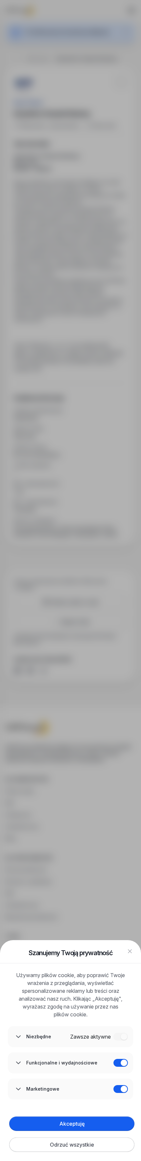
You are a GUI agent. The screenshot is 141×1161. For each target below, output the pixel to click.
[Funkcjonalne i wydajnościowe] (120, 1063)
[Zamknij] (130, 951)
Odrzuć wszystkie (72, 1144)
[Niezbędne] (120, 1037)
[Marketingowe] (120, 1089)
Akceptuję (72, 1123)
